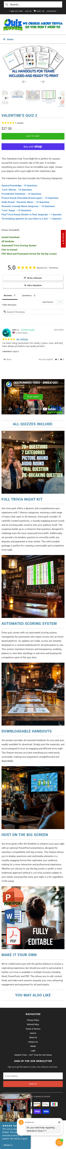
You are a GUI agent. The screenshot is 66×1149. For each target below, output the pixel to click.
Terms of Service (33, 1029)
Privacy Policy (33, 1020)
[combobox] (33, 4)
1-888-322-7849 (16, 11)
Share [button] (8, 359)
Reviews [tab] (8, 295)
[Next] (42, 81)
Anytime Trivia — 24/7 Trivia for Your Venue (33, 1055)
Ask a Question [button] (34, 285)
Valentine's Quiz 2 (10, 351)
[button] (57, 359)
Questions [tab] (27, 295)
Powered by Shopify (42, 1096)
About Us (33, 1037)
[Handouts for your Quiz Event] (33, 61)
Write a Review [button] (34, 278)
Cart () (40, 11)
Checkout (52, 11)
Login (33, 1050)
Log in (28, 11)
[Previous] (23, 81)
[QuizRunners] (33, 25)
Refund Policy (33, 1024)
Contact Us (33, 1042)
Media (33, 1046)
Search (33, 1033)
